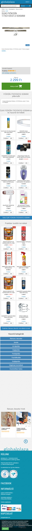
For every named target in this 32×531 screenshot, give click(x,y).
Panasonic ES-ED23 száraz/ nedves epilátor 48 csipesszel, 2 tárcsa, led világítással (24, 181)
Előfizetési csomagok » (6, 494)
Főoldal (3, 9)
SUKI (6, 11)
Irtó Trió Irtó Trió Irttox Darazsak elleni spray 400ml (8, 131)
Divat (6, 9)
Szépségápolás (12, 9)
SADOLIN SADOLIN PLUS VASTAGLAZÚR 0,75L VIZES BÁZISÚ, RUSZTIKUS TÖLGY (8, 292)
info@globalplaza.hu (5, 517)
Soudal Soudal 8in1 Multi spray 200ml (24, 242)
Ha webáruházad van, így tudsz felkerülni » (10, 467)
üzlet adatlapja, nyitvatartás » (9, 73)
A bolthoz (6, 138)
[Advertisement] (16, 389)
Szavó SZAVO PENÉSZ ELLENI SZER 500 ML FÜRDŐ (23, 267)
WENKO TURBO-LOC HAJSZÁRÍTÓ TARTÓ (23, 316)
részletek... (4, 50)
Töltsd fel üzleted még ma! (8, 464)
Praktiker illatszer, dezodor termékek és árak (16, 328)
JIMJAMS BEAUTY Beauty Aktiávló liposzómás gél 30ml (23, 206)
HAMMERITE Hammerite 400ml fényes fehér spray (24, 292)
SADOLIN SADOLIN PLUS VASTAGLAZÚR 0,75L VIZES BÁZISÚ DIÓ (8, 242)
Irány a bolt (14, 86)
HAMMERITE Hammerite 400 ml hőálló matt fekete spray (8, 181)
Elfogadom (5, 528)
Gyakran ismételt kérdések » (7, 493)
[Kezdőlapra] (7, 3)
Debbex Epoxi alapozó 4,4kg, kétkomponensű (8, 267)
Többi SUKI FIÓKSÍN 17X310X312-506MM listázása (16, 218)
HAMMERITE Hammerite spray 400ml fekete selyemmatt (8, 156)
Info (11, 138)
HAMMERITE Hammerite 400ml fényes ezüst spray (8, 316)
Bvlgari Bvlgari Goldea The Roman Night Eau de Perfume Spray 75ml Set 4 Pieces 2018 (23, 156)
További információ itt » (19, 527)
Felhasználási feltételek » (6, 499)
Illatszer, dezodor (19, 9)
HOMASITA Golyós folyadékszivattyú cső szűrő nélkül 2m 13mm (23, 131)
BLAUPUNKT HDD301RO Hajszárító (8, 206)
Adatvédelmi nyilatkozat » (6, 497)
